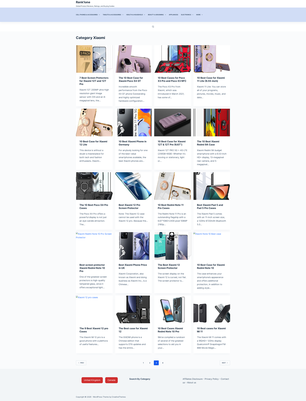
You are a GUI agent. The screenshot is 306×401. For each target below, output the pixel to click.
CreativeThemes (119, 397)
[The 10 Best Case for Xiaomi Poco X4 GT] (133, 59)
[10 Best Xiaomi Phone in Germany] (133, 122)
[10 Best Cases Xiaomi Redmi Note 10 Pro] (172, 309)
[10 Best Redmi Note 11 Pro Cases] (172, 186)
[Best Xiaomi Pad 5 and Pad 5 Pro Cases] (211, 186)
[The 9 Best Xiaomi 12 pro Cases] (94, 309)
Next (224, 363)
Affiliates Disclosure (192, 379)
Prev (82, 363)
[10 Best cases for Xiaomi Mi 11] (211, 309)
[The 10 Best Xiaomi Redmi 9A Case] (211, 122)
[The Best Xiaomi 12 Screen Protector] (172, 246)
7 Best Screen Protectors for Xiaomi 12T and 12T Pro (93, 81)
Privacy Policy (212, 379)
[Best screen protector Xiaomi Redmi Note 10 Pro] (94, 246)
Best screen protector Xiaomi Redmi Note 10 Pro (92, 268)
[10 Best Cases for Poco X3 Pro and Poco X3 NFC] (172, 59)
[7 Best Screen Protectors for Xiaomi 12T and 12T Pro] (94, 59)
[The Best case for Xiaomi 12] (133, 309)
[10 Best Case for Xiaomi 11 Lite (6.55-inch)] (211, 59)
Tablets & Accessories (112, 15)
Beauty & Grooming (156, 15)
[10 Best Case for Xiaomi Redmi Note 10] (211, 246)
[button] (92, 380)
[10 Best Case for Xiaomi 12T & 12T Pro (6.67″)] (172, 122)
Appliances (173, 15)
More (198, 15)
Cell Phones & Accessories (87, 15)
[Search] (153, 27)
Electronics (186, 15)
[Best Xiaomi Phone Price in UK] (133, 246)
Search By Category (139, 379)
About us (191, 382)
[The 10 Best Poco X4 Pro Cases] (94, 186)
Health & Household (134, 15)
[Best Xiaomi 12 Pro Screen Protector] (133, 186)
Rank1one (83, 2)
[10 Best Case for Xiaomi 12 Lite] (94, 122)
